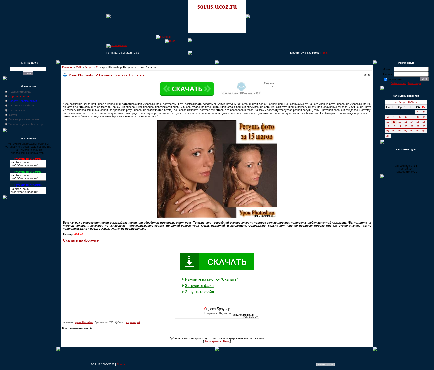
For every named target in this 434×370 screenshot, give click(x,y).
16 (423, 121)
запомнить (395, 79)
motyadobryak (133, 322)
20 (405, 126)
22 (417, 126)
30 (423, 131)
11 (97, 67)
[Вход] (170, 40)
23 (423, 126)
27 (405, 131)
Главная (67, 67)
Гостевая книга (17, 110)
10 (387, 121)
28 (411, 131)
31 (387, 135)
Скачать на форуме (81, 240)
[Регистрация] (116, 45)
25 (393, 131)
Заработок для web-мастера (26, 124)
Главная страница (19, 91)
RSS (325, 52)
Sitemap (121, 364)
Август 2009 (406, 102)
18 (393, 126)
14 (411, 121)
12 (399, 121)
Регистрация (213, 341)
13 (405, 121)
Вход (226, 341)
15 (417, 121)
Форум (12, 114)
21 (411, 126)
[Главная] (163, 36)
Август (88, 67)
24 (387, 131)
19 (399, 126)
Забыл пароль (398, 83)
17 (387, 126)
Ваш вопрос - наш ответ (23, 119)
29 (417, 131)
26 (399, 131)
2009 (78, 67)
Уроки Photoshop (84, 322)
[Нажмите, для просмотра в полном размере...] (217, 217)
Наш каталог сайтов (21, 105)
